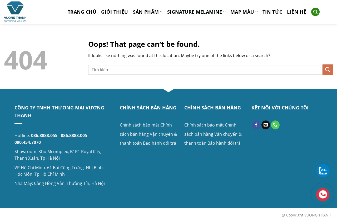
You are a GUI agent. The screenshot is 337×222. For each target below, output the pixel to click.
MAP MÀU (242, 12)
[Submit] (328, 69)
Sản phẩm (146, 12)
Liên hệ (296, 12)
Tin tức (272, 12)
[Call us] (275, 124)
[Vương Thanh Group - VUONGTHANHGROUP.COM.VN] (32, 12)
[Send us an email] (265, 124)
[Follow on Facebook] (256, 124)
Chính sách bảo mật (139, 125)
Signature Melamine (194, 12)
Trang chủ (82, 12)
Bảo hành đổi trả (159, 143)
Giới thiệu (114, 12)
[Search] (315, 12)
